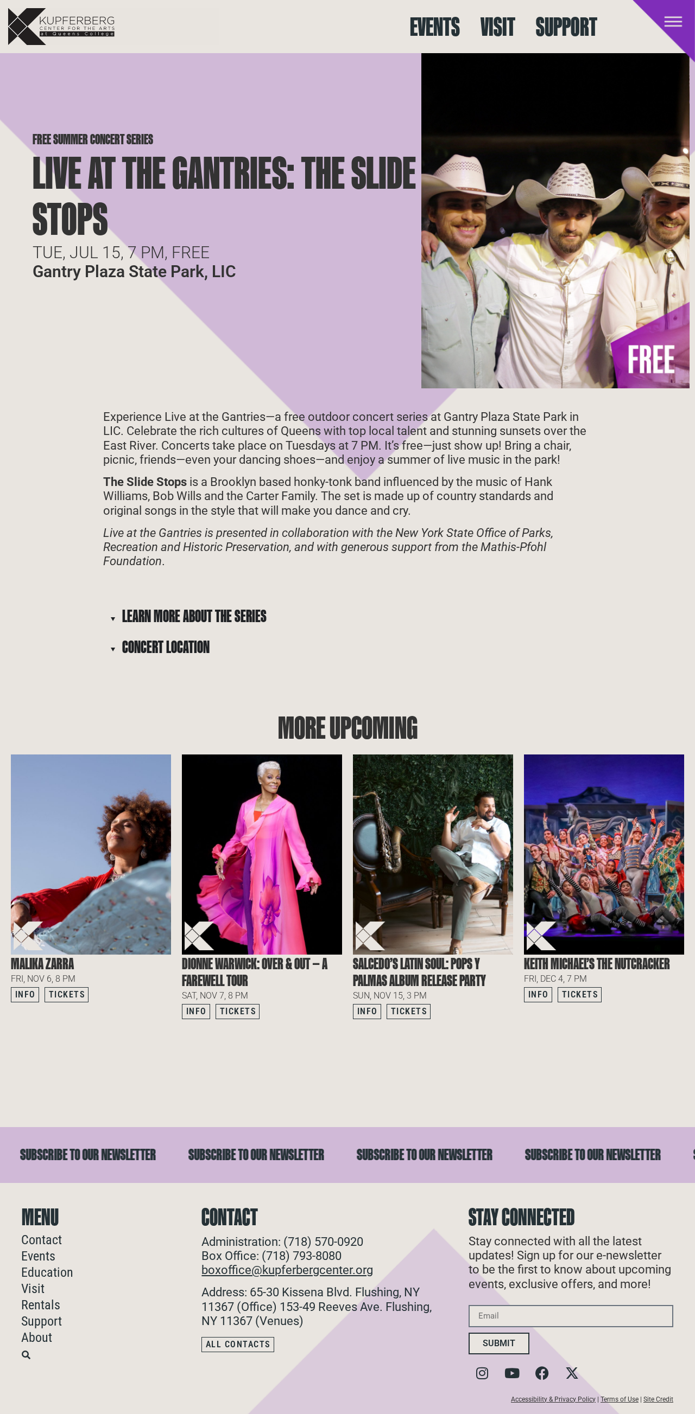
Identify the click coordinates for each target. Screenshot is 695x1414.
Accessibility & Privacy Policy (553, 1399)
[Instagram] (482, 1373)
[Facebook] (541, 1373)
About (36, 1337)
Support (566, 27)
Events (435, 27)
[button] (676, 1040)
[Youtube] (512, 1373)
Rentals (40, 1305)
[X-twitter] (571, 1373)
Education (47, 1272)
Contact (41, 1239)
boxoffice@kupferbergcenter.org (287, 1270)
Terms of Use (620, 1399)
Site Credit (658, 1399)
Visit (498, 27)
